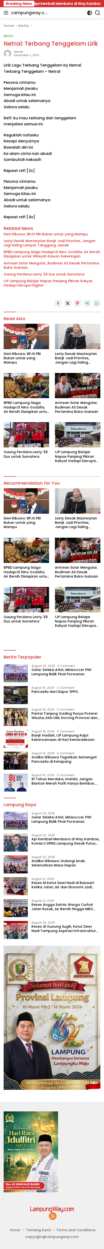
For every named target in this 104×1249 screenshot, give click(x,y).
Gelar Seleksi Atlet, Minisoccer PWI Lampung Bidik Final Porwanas (61, 672)
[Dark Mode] (89, 13)
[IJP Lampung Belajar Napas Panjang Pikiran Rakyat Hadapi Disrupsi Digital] (77, 434)
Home (15, 1230)
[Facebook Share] (58, 303)
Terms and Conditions (76, 1230)
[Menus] (7, 13)
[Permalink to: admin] (7, 53)
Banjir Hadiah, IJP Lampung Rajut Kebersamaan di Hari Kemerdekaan (63, 737)
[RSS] (53, 1216)
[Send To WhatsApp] (96, 303)
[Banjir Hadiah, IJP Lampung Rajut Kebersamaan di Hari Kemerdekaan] (16, 739)
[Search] (97, 13)
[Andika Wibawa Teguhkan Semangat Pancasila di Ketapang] (16, 761)
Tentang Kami (38, 1230)
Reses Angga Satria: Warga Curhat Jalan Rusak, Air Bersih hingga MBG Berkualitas (62, 906)
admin (18, 52)
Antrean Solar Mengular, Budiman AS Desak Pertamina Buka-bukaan (51, 265)
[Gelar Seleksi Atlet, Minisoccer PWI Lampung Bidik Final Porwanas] (16, 673)
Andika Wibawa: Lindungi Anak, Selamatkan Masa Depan (58, 863)
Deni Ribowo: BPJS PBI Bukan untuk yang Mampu (46, 234)
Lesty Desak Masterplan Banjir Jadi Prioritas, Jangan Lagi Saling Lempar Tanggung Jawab (50, 243)
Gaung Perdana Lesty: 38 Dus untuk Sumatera (44, 274)
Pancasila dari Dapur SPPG (54, 691)
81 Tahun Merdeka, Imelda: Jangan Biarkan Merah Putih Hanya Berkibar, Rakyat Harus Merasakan (63, 781)
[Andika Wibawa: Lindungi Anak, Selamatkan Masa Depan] (16, 864)
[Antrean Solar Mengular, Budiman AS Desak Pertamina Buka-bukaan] (77, 385)
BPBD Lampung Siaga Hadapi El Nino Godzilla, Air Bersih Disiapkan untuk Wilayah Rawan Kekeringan (52, 254)
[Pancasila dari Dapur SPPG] (16, 695)
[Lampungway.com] (52, 1209)
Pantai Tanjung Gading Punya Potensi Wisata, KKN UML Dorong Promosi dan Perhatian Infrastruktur (64, 715)
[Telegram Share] (87, 303)
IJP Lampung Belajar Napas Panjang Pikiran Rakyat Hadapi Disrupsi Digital (48, 283)
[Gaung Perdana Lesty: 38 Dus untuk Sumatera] (26, 434)
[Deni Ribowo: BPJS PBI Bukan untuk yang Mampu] (26, 336)
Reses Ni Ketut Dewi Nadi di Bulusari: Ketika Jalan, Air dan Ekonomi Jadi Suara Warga (62, 885)
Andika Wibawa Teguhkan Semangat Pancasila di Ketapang (64, 759)
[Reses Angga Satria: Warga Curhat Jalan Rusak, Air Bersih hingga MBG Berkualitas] (16, 908)
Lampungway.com (29, 13)
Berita (8, 36)
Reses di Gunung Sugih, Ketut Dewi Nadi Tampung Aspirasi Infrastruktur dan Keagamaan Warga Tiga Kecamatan (63, 928)
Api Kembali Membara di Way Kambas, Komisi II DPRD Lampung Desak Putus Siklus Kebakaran (65, 841)
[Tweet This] (67, 303)
